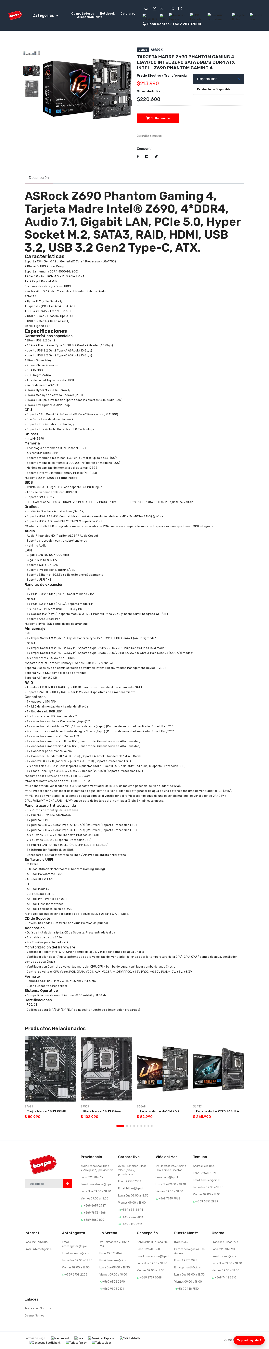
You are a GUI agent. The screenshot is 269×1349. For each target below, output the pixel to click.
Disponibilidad (207, 78)
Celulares (128, 13)
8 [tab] (148, 1126)
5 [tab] (137, 1126)
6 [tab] (141, 1126)
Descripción (39, 178)
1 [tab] (120, 1126)
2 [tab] (127, 1126)
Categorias (43, 15)
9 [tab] (152, 1126)
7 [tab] (145, 1126)
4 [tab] (134, 1126)
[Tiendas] (155, 8)
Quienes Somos (34, 1315)
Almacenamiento (90, 17)
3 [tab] (130, 1126)
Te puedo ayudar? (249, 1340)
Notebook (107, 13)
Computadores (82, 13)
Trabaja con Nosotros (38, 1308)
